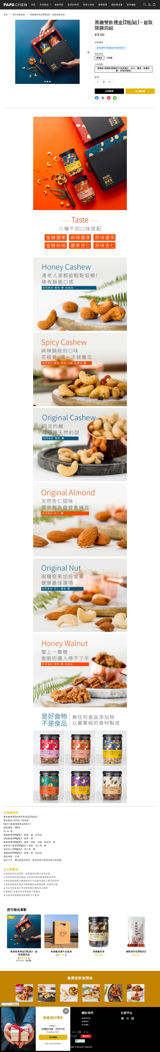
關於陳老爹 (117, 5)
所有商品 (44, 5)
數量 (97, 77)
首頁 (33, 5)
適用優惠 (99, 42)
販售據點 (131, 5)
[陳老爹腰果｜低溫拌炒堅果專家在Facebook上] (122, 1019)
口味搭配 (99, 64)
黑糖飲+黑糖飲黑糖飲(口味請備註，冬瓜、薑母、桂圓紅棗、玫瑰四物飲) (123, 69)
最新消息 (59, 5)
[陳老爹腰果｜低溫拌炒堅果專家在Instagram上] (127, 1019)
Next (88, 52)
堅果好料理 (73, 5)
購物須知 (88, 1047)
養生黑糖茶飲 (19, 14)
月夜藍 (109, 57)
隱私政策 (80, 1047)
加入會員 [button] (53, 1037)
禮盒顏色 (99, 54)
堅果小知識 (88, 5)
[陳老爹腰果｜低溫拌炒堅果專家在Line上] (132, 1019)
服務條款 (71, 1047)
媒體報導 (102, 5)
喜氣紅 (99, 57)
